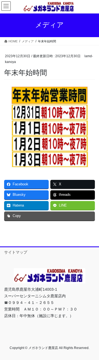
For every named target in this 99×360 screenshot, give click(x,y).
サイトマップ (15, 252)
